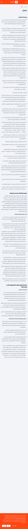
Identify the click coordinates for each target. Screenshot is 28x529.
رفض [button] (8, 526)
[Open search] (2, 2)
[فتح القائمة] (26, 2)
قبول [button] (4, 526)
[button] (13, 526)
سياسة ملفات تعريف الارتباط (20, 518)
